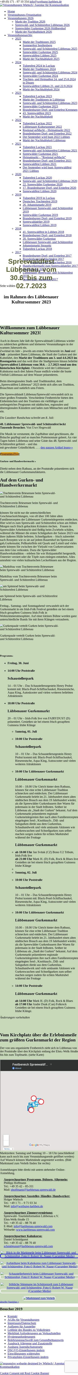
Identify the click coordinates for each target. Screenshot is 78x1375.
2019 (18, 194)
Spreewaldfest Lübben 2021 (39, 164)
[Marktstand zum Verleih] (39, 1298)
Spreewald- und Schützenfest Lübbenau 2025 (50, 48)
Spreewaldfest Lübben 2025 (39, 55)
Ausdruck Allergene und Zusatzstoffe (30, 1343)
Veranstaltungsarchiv (20, 35)
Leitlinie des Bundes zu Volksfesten (29, 1329)
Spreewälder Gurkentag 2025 (40, 52)
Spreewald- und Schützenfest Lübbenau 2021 (50, 150)
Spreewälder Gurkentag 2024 (40, 75)
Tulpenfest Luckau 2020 (37, 177)
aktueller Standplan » (9, 1302)
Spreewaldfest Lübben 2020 (39, 191)
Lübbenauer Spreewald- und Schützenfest (48, 242)
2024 (18, 62)
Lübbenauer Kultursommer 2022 (42, 126)
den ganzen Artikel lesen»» (57, 447)
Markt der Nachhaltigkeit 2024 (41, 89)
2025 (18, 38)
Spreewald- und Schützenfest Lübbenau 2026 (42, 25)
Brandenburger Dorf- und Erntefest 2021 (47, 160)
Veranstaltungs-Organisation (24, 14)
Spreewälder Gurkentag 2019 (40, 215)
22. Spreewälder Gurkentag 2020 (42, 184)
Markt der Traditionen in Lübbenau (44, 99)
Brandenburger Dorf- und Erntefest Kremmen (50, 109)
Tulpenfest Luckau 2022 (37, 123)
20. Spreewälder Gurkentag (39, 238)
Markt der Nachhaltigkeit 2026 (33, 31)
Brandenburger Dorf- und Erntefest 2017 (47, 255)
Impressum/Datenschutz (22, 1323)
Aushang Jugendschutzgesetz (25, 1346)
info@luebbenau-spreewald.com (33, 1226)
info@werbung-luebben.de (27, 1206)
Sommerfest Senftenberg (37, 45)
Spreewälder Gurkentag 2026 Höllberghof (40, 28)
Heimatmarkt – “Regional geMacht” (44, 157)
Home (11, 11)
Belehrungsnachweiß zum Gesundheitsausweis (36, 1340)
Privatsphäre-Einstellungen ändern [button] (28, 1357)
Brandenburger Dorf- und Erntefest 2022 (47, 133)
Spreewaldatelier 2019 (36, 221)
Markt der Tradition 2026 (30, 21)
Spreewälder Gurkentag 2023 (40, 106)
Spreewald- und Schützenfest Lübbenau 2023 (50, 103)
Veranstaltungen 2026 (21, 18)
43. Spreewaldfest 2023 (37, 113)
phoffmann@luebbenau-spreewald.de (33, 1189)
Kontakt (12, 1316)
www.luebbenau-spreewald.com (35, 1229)
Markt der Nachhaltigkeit (38, 116)
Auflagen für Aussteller (21, 1326)
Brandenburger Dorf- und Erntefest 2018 (47, 235)
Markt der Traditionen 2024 (39, 69)
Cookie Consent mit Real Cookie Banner (24, 1373)
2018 (18, 228)
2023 (18, 92)
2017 (18, 252)
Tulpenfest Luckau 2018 (37, 248)
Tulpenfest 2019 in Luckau (39, 198)
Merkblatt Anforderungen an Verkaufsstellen (34, 1333)
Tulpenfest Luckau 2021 (37, 147)
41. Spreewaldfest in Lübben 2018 (43, 232)
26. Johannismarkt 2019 (37, 204)
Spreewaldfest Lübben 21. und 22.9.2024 (47, 86)
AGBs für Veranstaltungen (23, 1319)
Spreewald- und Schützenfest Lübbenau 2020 (50, 181)
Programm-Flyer (9, 454)
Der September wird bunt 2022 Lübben (46, 137)
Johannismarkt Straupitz (37, 245)
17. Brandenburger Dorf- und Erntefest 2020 (49, 187)
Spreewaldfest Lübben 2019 (39, 225)
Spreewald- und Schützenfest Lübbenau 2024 (50, 72)
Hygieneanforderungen (21, 1336)
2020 (18, 174)
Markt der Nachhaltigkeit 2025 (41, 58)
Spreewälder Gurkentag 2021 (40, 153)
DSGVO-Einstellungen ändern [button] (26, 1350)
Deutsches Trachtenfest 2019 (40, 201)
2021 (18, 143)
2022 (18, 120)
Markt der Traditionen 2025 (39, 42)
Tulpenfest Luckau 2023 (37, 96)
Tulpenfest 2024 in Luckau (39, 65)
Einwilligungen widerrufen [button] (24, 1353)
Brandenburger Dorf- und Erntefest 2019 (47, 218)
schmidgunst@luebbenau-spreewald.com (28, 1246)
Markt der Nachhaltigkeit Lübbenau (44, 140)
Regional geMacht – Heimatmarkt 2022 (46, 130)
